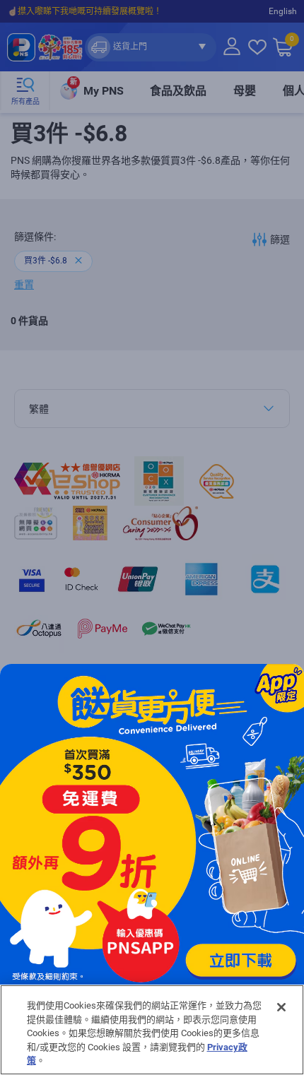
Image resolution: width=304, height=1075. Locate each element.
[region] (152, 1030)
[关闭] (281, 1007)
